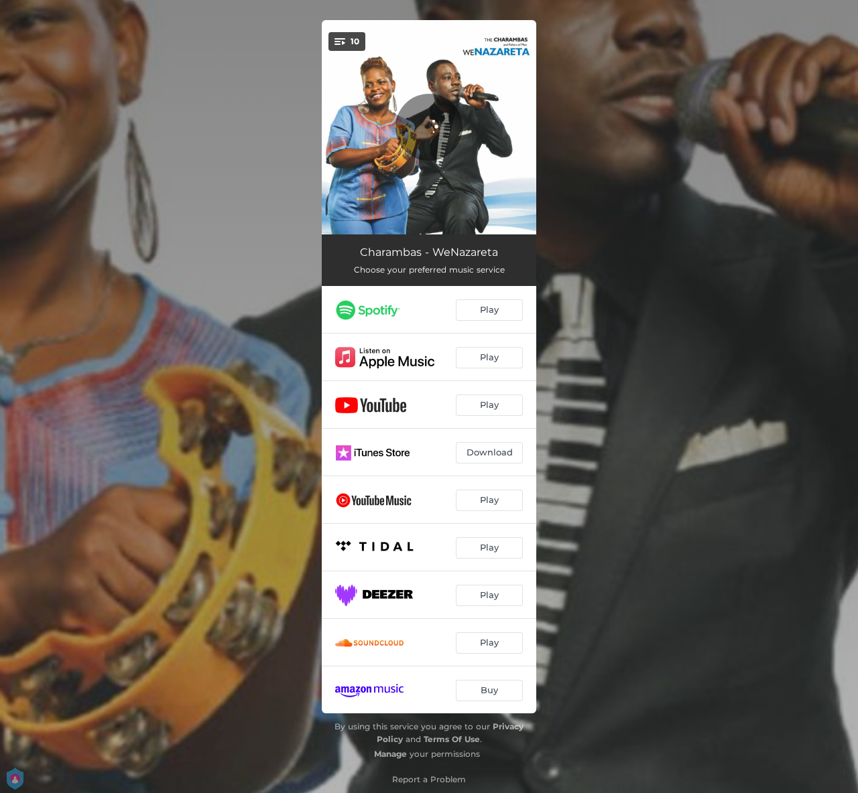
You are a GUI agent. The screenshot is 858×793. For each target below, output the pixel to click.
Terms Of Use (452, 739)
